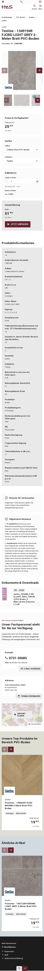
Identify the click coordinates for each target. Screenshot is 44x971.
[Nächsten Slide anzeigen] (39, 70)
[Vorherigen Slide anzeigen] (4, 70)
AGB (6, 955)
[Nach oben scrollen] (25, 968)
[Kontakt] (40, 1)
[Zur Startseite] (7, 7)
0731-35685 (18, 658)
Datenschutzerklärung (14, 958)
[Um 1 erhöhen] (37, 181)
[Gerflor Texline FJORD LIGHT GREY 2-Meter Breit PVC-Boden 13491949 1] (22, 70)
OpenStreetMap (36, 724)
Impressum (9, 951)
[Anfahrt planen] (3, 1)
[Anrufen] (22, 1)
